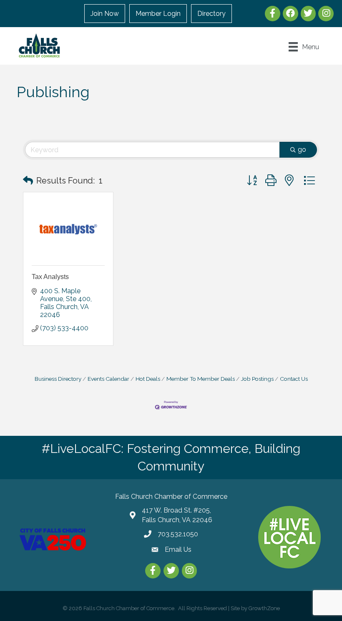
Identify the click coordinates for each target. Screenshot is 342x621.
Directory (211, 14)
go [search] (302, 149)
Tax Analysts (50, 276)
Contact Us (294, 378)
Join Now (105, 14)
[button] (28, 180)
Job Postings (257, 378)
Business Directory (58, 378)
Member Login (158, 14)
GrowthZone (264, 608)
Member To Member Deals (200, 378)
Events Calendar (108, 378)
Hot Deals (148, 378)
